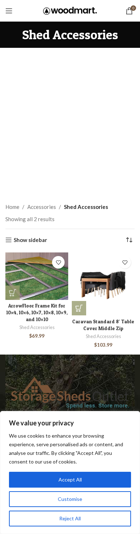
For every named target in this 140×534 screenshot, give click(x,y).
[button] (12, 293)
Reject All (70, 518)
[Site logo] (70, 10)
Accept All (70, 479)
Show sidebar (30, 240)
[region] (70, 472)
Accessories (41, 207)
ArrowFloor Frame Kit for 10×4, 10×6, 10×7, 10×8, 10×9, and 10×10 (36, 312)
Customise (70, 499)
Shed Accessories (37, 327)
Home (12, 207)
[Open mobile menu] (9, 11)
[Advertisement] (70, 121)
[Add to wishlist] (58, 262)
